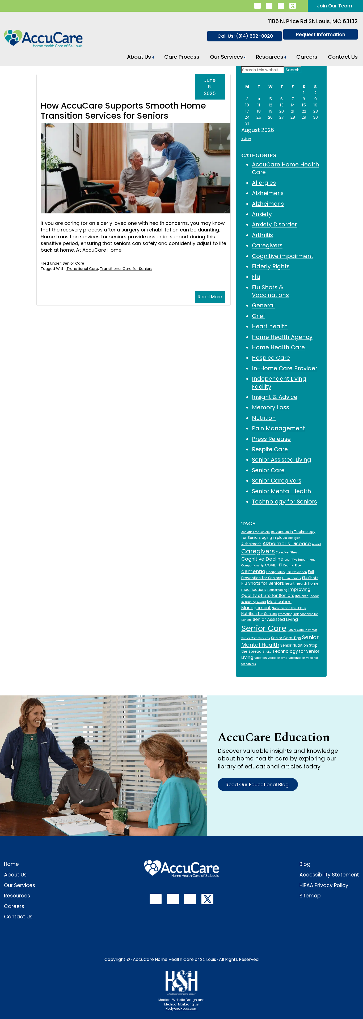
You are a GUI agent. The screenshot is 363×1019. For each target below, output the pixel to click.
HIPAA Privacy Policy (323, 885)
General (263, 305)
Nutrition (264, 418)
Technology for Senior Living (280, 654)
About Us (139, 57)
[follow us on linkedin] (257, 6)
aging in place (274, 537)
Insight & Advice (274, 397)
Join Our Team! (335, 5)
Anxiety (262, 214)
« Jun (246, 138)
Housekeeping (277, 590)
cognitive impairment (300, 560)
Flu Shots (310, 578)
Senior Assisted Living (281, 459)
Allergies (264, 183)
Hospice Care (271, 358)
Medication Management (266, 605)
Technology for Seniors (284, 501)
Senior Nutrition (294, 645)
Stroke (267, 652)
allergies (294, 538)
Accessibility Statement (329, 874)
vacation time (277, 658)
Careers (306, 57)
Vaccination (296, 658)
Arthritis (262, 235)
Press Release (271, 439)
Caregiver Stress (287, 552)
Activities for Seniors (255, 532)
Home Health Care (278, 347)
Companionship (252, 565)
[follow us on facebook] (269, 6)
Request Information (320, 34)
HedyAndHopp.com (181, 1008)
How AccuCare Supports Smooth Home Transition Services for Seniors (123, 111)
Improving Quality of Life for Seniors (275, 592)
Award (316, 544)
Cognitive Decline (262, 559)
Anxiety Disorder (274, 224)
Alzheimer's (268, 193)
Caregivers (267, 245)
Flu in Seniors (291, 578)
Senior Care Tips (286, 637)
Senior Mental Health (281, 491)
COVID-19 (273, 565)
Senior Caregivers (276, 480)
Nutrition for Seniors (259, 613)
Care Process (181, 57)
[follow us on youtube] (281, 6)
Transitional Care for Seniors (126, 268)
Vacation (260, 658)
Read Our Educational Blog (258, 784)
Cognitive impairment (282, 256)
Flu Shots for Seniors (262, 583)
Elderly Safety (275, 572)
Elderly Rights (271, 266)
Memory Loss (270, 407)
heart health (296, 583)
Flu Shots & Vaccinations (270, 291)
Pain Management (278, 428)
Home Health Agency (282, 337)
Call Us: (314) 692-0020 (245, 36)
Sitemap (310, 895)
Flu (256, 277)
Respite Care (270, 449)
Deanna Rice (292, 565)
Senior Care (73, 263)
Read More (210, 297)
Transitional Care (82, 268)
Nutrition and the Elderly (289, 608)
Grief (258, 316)
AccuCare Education (274, 737)
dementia (253, 571)
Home (11, 864)
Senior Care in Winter (302, 630)
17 (247, 111)
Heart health (270, 326)
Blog (304, 864)
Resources (269, 57)
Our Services (226, 57)
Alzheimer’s (268, 204)
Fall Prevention (296, 572)
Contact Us (343, 57)
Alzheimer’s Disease (287, 543)
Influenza (302, 596)
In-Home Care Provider (284, 368)
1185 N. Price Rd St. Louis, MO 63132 (313, 21)
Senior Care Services (255, 638)
